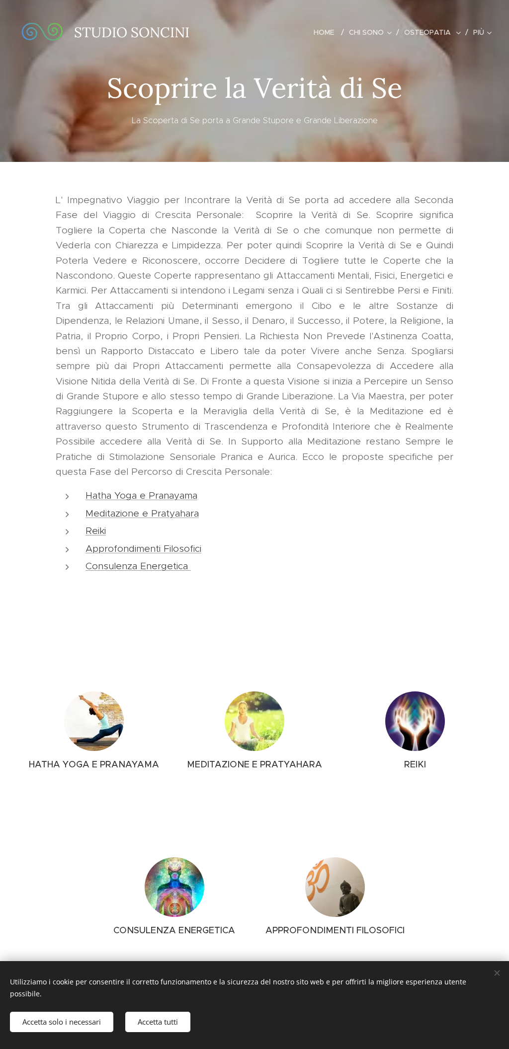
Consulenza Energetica (138, 566)
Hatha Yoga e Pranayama (141, 495)
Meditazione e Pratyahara (142, 513)
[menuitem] (327, 32)
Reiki (95, 530)
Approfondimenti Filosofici (143, 548)
